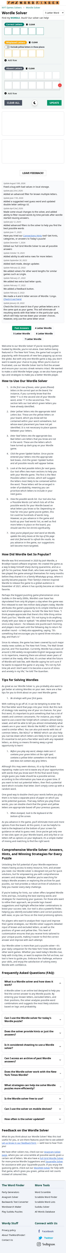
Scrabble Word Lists (45, 1201)
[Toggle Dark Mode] (35, 103)
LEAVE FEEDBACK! (33, 173)
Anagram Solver (10, 1197)
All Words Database (45, 1211)
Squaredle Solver (54, 1161)
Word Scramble (43, 1192)
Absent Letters (14, 68)
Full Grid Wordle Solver (51, 1158)
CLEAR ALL (13, 102)
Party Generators (10, 1192)
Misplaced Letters (15, 42)
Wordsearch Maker (11, 1206)
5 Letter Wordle (21, 333)
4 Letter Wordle (43, 328)
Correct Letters (14, 24)
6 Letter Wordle (44, 333)
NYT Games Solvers (12, 7)
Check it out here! (13, 299)
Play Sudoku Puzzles (12, 1211)
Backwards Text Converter (15, 1201)
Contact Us (7, 1239)
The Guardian (22, 648)
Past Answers (22, 328)
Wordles (27, 689)
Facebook (46, 1231)
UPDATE (54, 102)
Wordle (16, 349)
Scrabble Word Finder (46, 1197)
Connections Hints (32, 235)
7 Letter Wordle (33, 339)
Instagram (46, 1244)
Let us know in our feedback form (19, 1142)
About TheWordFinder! (13, 1235)
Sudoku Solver (42, 1206)
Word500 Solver (42, 1167)
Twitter (46, 1237)
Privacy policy (9, 1230)
